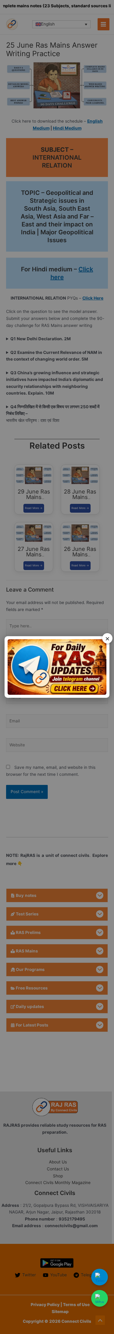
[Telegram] (99, 1277)
